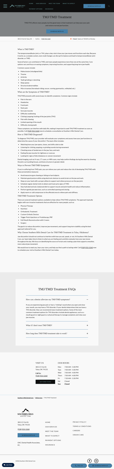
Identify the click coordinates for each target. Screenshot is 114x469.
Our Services (41, 3)
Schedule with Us (94, 6)
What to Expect (69, 3)
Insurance (49, 9)
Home (31, 3)
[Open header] (5, 6)
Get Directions (45, 382)
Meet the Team (54, 3)
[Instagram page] (96, 461)
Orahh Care (78, 435)
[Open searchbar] (109, 6)
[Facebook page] (89, 461)
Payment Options (35, 9)
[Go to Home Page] (17, 6)
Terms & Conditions (82, 426)
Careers (76, 430)
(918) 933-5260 (45, 39)
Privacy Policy (79, 422)
